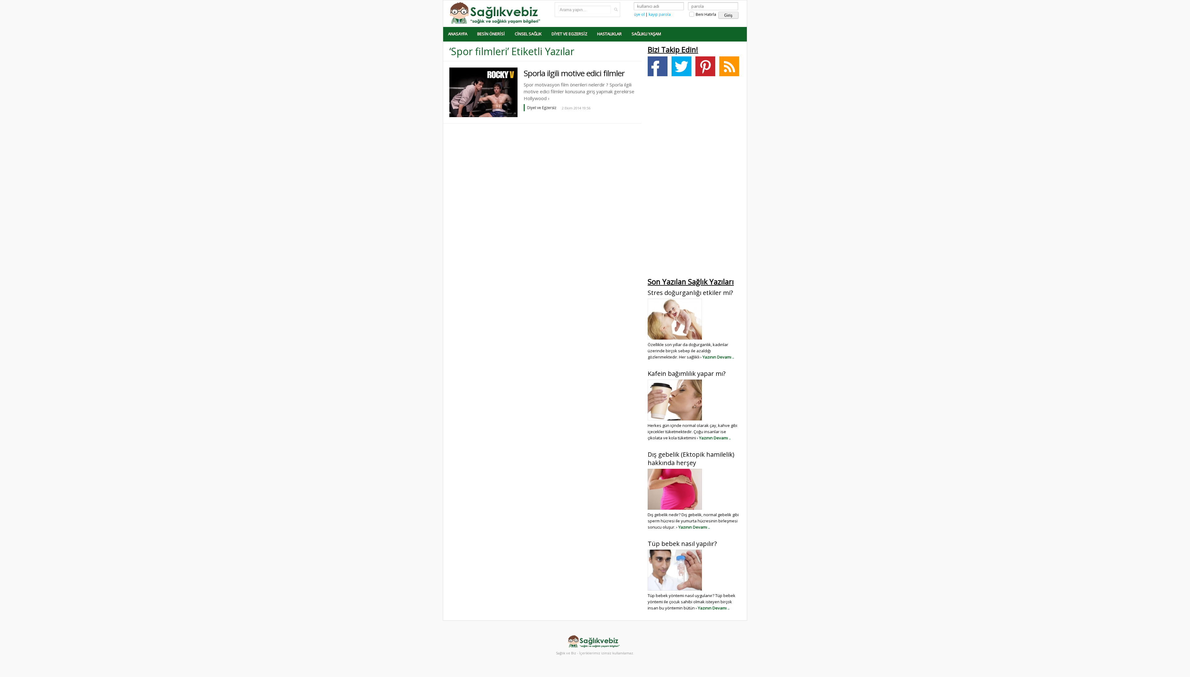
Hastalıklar (609, 34)
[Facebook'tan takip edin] (658, 66)
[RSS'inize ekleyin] (729, 66)
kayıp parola (660, 14)
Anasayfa (457, 34)
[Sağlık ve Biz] (495, 12)
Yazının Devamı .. (718, 357)
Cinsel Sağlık (528, 34)
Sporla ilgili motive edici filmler (574, 73)
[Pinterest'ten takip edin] (705, 66)
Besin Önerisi (491, 34)
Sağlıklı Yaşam (646, 34)
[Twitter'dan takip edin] (681, 66)
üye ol (639, 14)
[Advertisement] (694, 178)
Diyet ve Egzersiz (569, 34)
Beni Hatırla (705, 14)
